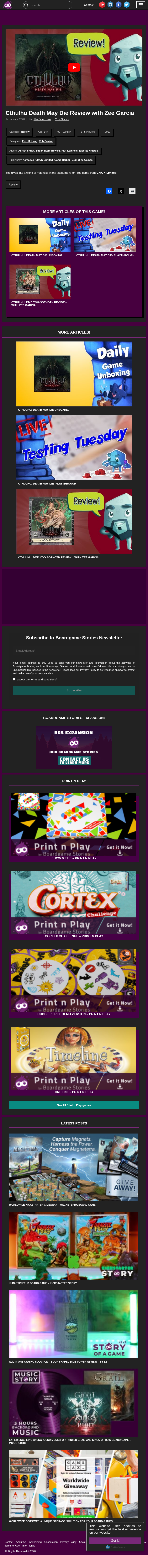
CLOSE (139, 22)
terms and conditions (44, 242)
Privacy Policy (68, 232)
